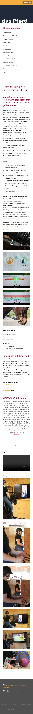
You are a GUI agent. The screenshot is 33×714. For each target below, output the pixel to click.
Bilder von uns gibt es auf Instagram (18, 692)
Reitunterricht (7, 32)
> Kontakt (6, 384)
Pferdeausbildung (8, 52)
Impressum (15, 704)
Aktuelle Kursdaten (11, 65)
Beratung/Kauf (7, 56)
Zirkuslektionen (7, 49)
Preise (5, 72)
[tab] (15, 445)
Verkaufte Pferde (10, 58)
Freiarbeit (5, 46)
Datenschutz (26, 704)
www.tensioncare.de (12, 229)
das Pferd (15, 21)
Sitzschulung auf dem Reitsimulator (13, 36)
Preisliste (8, 390)
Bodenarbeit (6, 42)
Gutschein (6, 69)
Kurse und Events (8, 62)
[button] (16, 241)
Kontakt (4, 704)
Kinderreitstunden (8, 39)
